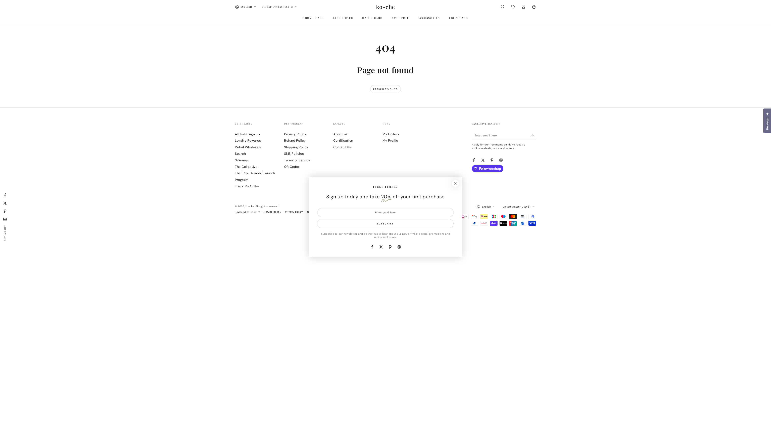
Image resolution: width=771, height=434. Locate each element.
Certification (343, 140)
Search (240, 153)
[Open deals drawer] (513, 6)
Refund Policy (295, 140)
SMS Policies (294, 153)
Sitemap (241, 160)
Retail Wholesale (248, 147)
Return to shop (385, 89)
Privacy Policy (295, 134)
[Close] (455, 183)
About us (340, 134)
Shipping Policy (296, 147)
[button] (502, 6)
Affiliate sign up (247, 134)
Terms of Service (297, 160)
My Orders (390, 134)
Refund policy (272, 211)
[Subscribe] (533, 135)
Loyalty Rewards (248, 140)
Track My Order (247, 186)
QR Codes (292, 167)
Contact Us (342, 147)
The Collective (246, 167)
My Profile (390, 140)
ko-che (250, 206)
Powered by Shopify (247, 212)
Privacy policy (294, 211)
